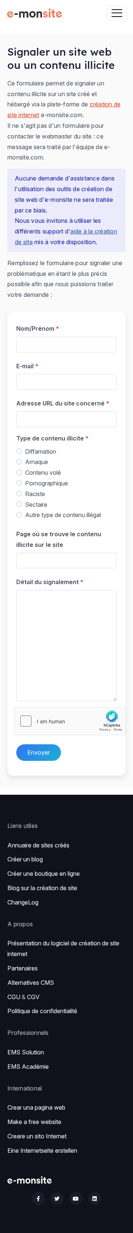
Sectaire (36, 504)
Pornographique (46, 483)
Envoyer (38, 752)
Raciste (35, 494)
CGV (33, 997)
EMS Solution (25, 1052)
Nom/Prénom (35, 328)
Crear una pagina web (36, 1107)
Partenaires (22, 968)
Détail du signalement (47, 582)
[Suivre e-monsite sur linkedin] (94, 1198)
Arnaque (36, 462)
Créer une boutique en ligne (43, 873)
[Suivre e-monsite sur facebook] (38, 1198)
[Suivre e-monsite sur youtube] (75, 1198)
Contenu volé (43, 472)
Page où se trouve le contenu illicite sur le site (58, 539)
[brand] (36, 13)
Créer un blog (25, 859)
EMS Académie (28, 1066)
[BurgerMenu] (117, 13)
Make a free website (34, 1121)
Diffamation (40, 451)
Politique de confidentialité (42, 1011)
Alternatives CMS (30, 982)
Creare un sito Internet (36, 1136)
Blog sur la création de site (42, 888)
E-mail (25, 366)
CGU (13, 997)
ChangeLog (22, 902)
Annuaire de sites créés (38, 845)
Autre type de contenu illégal (63, 515)
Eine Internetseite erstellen (42, 1150)
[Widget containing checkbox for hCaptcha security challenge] (70, 721)
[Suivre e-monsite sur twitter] (57, 1198)
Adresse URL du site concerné (60, 403)
